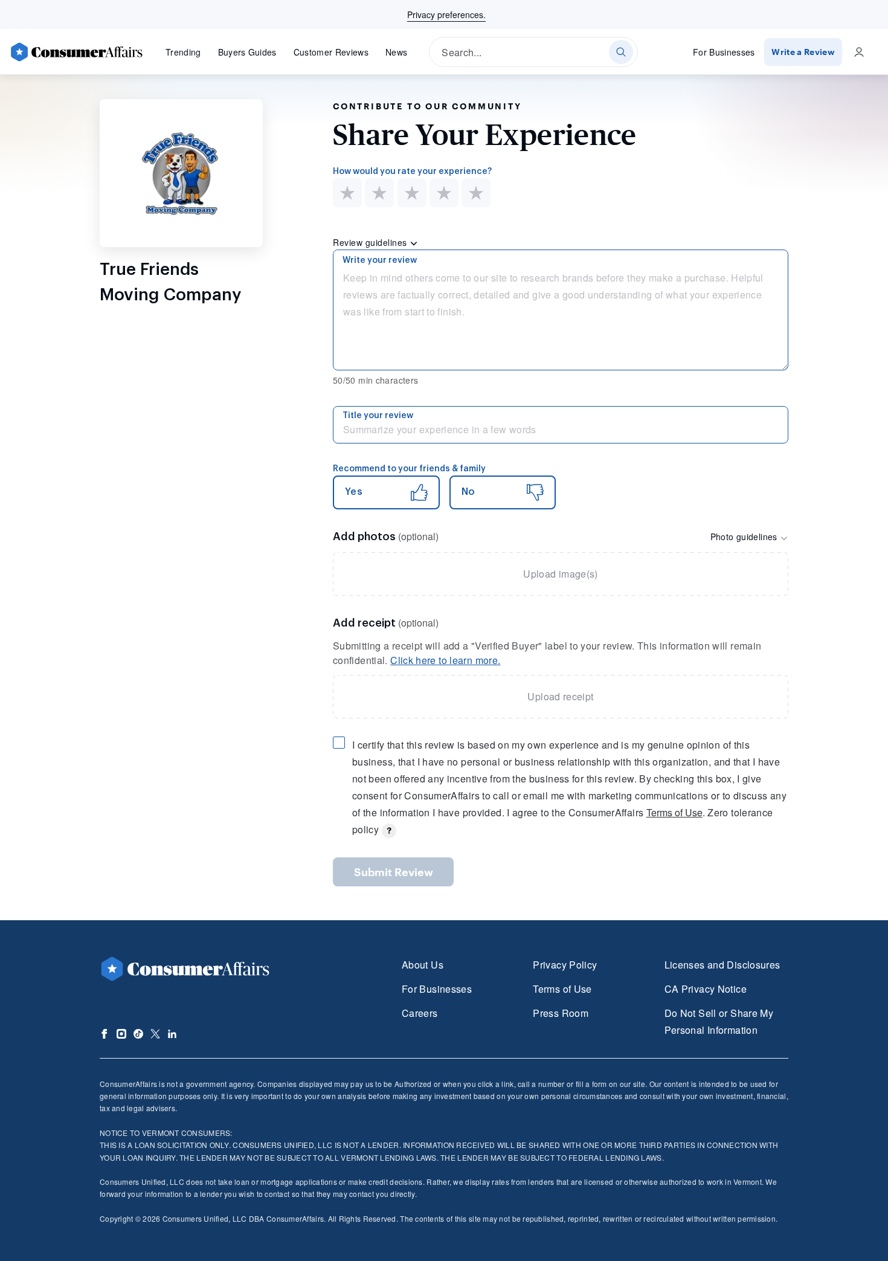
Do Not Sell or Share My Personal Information (718, 1021)
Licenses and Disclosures (722, 965)
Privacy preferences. (446, 14)
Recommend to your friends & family (409, 469)
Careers (420, 1013)
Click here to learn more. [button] (445, 660)
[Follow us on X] (155, 1034)
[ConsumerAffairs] (76, 52)
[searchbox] (533, 52)
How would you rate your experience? (412, 171)
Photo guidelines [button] (745, 537)
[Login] (859, 51)
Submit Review (393, 872)
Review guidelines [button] (371, 242)
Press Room (560, 1013)
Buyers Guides (247, 52)
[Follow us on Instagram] (121, 1034)
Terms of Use (674, 812)
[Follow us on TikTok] (138, 1034)
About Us (422, 965)
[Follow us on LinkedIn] (172, 1034)
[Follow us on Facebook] (104, 1034)
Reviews (331, 52)
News (396, 52)
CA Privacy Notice (705, 989)
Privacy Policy (565, 965)
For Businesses (724, 52)
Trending (183, 52)
